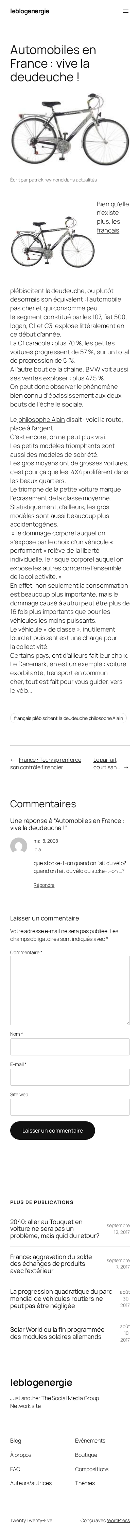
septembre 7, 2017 (118, 1263)
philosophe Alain (41, 419)
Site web (19, 1094)
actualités (86, 179)
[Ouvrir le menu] (126, 11)
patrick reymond (46, 179)
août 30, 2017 (125, 1298)
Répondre (44, 885)
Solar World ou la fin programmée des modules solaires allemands (57, 1333)
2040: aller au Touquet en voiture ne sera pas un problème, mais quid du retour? (55, 1228)
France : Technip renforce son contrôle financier (45, 763)
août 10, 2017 (125, 1333)
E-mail (18, 1064)
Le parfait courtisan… (106, 763)
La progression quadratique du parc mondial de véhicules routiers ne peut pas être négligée (61, 1298)
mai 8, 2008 (46, 841)
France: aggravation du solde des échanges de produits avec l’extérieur (51, 1263)
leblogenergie (29, 10)
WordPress (118, 1520)
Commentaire (26, 952)
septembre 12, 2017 (118, 1228)
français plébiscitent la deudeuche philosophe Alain (68, 718)
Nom (16, 1034)
